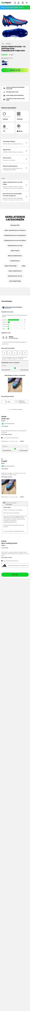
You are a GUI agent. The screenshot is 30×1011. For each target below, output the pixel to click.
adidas (23, 265)
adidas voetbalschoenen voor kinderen (15, 230)
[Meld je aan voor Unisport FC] (19, 3)
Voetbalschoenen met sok (15, 276)
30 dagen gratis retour (12, 92)
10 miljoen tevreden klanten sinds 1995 (15, 99)
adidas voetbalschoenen (15, 271)
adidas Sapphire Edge (15, 281)
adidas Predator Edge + (11, 265)
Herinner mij (14, 70)
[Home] (6, 3)
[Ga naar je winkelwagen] (23, 3)
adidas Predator (15, 250)
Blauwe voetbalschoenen (15, 255)
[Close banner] (28, 7)
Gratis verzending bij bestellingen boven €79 (15, 88)
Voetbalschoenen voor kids (15, 245)
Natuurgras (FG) (15, 225)
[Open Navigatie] (27, 3)
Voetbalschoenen (15, 260)
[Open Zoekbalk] (15, 2)
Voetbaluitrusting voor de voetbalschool (15, 235)
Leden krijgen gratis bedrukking (15, 95)
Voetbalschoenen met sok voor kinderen (15, 240)
